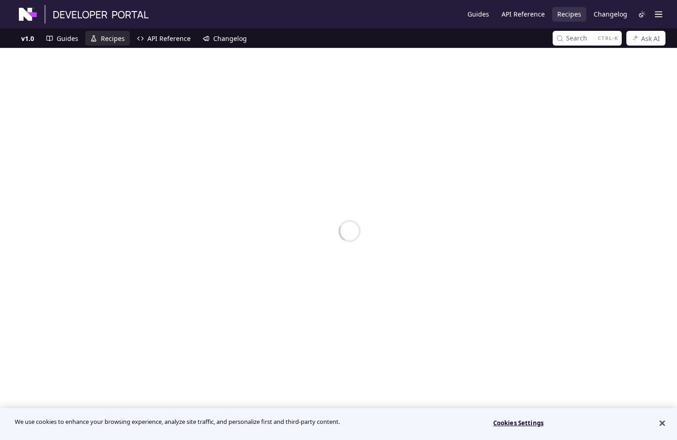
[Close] (662, 423)
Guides (478, 14)
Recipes (569, 14)
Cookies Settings (518, 423)
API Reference (523, 14)
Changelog (610, 14)
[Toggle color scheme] (642, 14)
